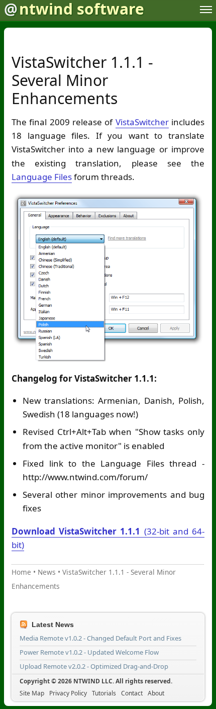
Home (21, 572)
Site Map (32, 693)
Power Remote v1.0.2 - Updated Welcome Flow (89, 652)
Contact (132, 693)
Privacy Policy (68, 693)
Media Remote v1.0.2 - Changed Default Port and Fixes (100, 638)
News (47, 572)
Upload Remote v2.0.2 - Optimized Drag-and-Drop (94, 666)
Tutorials (104, 693)
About (156, 693)
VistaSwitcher (142, 122)
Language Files (42, 177)
